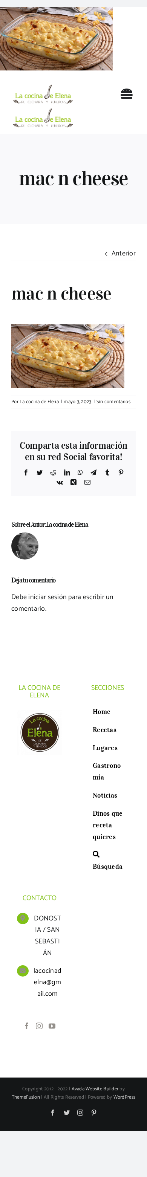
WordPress (124, 1097)
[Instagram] (39, 1026)
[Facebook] (26, 1026)
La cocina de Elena (39, 402)
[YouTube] (52, 1026)
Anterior (124, 253)
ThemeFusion (26, 1097)
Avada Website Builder (95, 1089)
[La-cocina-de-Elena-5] (42, 85)
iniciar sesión (48, 597)
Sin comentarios (113, 402)
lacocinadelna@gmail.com (47, 982)
